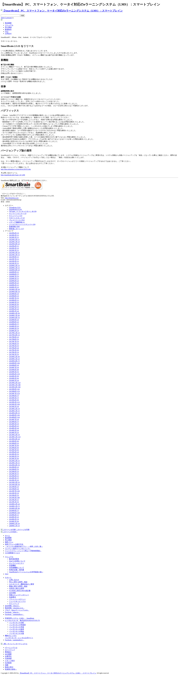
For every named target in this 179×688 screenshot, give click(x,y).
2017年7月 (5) (14, 341)
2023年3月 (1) (14, 235)
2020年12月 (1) (14, 265)
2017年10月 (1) (14, 335)
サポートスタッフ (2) (17, 218)
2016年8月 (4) (14, 365)
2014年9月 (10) (14, 415)
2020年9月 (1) (14, 272)
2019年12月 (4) (14, 289)
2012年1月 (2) (14, 480)
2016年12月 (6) (14, 357)
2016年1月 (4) (14, 380)
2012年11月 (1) (14, 463)
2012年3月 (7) (14, 478)
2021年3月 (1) (14, 261)
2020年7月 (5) (14, 276)
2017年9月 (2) (14, 337)
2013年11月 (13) (15, 437)
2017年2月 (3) (14, 352)
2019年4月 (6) (14, 304)
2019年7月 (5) (14, 298)
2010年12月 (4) (14, 504)
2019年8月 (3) (14, 296)
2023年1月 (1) (14, 237)
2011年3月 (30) (14, 497)
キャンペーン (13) (15, 216)
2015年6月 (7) (14, 396)
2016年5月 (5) (14, 372)
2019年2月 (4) (14, 309)
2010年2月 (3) (14, 519)
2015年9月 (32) (14, 389)
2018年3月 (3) (14, 328)
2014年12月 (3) (14, 409)
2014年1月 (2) (14, 432)
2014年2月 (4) (14, 430)
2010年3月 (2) (14, 517)
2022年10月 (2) (14, 244)
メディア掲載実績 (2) (17, 222)
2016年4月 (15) (14, 374)
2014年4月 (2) (14, 426)
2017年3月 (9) (14, 350)
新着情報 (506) (14, 226)
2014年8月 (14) (14, 417)
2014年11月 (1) (14, 411)
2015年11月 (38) (15, 385)
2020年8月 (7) (14, 274)
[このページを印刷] (8, 529)
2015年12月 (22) (15, 383)
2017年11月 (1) (14, 333)
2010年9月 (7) (14, 510)
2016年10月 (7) (14, 361)
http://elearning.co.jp (11, 198)
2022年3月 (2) (14, 248)
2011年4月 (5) (14, 495)
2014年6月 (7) (14, 422)
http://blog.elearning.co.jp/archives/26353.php (16, 169)
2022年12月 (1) (14, 239)
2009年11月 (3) (14, 526)
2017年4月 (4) (14, 348)
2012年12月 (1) (14, 461)
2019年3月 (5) (14, 307)
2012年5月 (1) (14, 474)
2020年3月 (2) (14, 283)
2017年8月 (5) (14, 339)
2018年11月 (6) (14, 315)
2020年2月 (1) (14, 285)
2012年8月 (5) (14, 469)
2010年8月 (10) (14, 513)
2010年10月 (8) (14, 508)
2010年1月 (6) (14, 521)
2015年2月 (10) (14, 404)
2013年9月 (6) (14, 441)
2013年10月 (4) (14, 439)
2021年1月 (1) (14, 263)
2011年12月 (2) (14, 482)
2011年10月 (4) (14, 484)
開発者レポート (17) (16, 229)
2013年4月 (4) (14, 452)
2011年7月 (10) (14, 491)
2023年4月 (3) (14, 233)
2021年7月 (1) (14, 259)
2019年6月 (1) (14, 300)
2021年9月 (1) (14, 257)
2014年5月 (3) (14, 424)
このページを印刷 (22, 529)
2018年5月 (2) (14, 326)
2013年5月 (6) (14, 450)
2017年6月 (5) (14, 344)
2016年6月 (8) (14, 370)
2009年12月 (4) (14, 523)
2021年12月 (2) (14, 252)
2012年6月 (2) (14, 471)
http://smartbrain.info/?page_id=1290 (13, 175)
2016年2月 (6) (14, 378)
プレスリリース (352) (17, 220)
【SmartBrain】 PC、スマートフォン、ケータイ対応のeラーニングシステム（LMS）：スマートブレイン (57, 673)
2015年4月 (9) (14, 400)
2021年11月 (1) (14, 255)
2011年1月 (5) (14, 502)
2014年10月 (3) (14, 413)
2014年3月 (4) (14, 428)
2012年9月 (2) (14, 467)
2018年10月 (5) (14, 317)
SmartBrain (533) (15, 207)
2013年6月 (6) (14, 448)
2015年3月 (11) (14, 402)
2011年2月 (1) (14, 500)
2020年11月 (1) (14, 268)
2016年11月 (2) (14, 359)
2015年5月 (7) (14, 398)
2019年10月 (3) (14, 291)
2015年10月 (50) (15, 387)
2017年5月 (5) (14, 346)
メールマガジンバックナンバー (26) (22, 224)
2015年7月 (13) (14, 393)
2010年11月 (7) (14, 506)
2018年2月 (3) (14, 331)
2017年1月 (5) (14, 354)
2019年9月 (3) (14, 294)
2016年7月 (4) (14, 367)
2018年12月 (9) (14, 313)
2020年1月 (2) (14, 287)
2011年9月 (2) (14, 487)
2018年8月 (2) (14, 322)
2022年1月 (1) (14, 250)
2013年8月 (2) (14, 443)
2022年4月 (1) (14, 246)
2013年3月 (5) (14, 454)
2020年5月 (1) (14, 278)
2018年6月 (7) (14, 324)
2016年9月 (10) (14, 363)
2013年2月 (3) (14, 456)
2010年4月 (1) (14, 515)
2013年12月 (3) (14, 435)
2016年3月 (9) (14, 376)
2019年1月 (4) (14, 311)
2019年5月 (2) (14, 302)
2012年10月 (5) (14, 465)
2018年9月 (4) (14, 320)
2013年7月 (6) (14, 445)
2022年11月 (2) (14, 242)
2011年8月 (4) (14, 489)
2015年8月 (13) (14, 391)
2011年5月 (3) (14, 493)
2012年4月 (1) (14, 476)
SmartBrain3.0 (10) (15, 209)
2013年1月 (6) (14, 458)
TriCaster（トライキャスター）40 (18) (22, 211)
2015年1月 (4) (14, 406)
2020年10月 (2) (14, 270)
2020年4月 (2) (14, 281)
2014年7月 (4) (14, 419)
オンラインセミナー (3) (17, 213)
